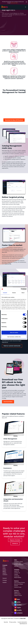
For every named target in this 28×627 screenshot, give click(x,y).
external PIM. (8, 263)
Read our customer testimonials (12, 346)
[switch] (25, 318)
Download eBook (8, 401)
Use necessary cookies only (14, 336)
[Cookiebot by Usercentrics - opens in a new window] (21, 289)
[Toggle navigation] (25, 7)
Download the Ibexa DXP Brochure (14, 120)
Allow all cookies (14, 332)
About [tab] (23, 292)
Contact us (15, 543)
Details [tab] (14, 292)
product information (18, 249)
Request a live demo (15, 540)
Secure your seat (14, 2)
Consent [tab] (5, 292)
